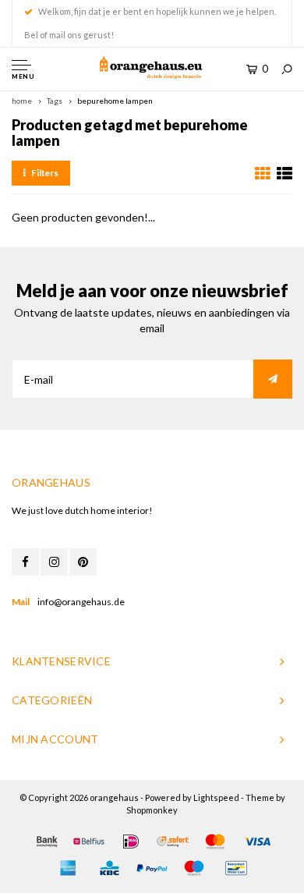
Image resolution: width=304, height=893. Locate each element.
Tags (54, 100)
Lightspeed (216, 797)
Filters (44, 173)
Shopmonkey (152, 810)
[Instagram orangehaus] (54, 562)
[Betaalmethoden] (47, 841)
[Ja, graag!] (272, 379)
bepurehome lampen (115, 100)
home (22, 100)
